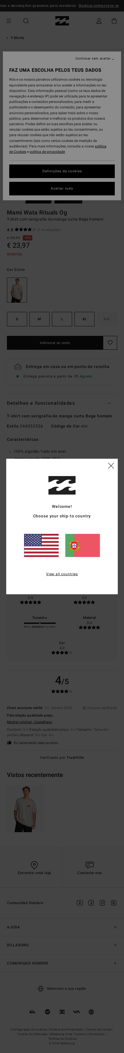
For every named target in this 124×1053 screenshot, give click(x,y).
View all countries (62, 574)
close (111, 465)
